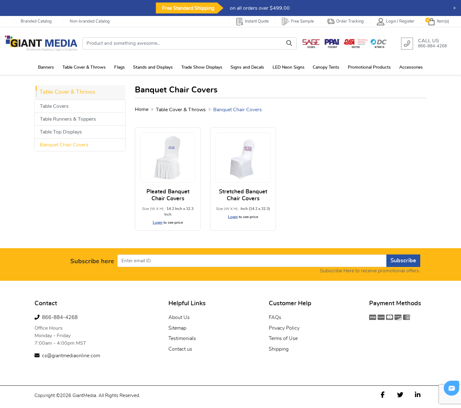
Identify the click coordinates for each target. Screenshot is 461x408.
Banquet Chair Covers (64, 144)
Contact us (180, 349)
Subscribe (403, 261)
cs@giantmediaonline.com (71, 355)
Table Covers (54, 106)
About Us (179, 317)
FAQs (275, 317)
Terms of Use (283, 338)
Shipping (279, 349)
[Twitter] (400, 394)
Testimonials (182, 338)
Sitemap (177, 328)
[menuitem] (46, 67)
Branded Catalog (36, 21)
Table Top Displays (61, 131)
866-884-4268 (60, 317)
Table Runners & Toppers (68, 119)
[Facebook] (382, 394)
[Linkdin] (417, 394)
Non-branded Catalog (90, 21)
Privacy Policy (284, 328)
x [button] (454, 8)
